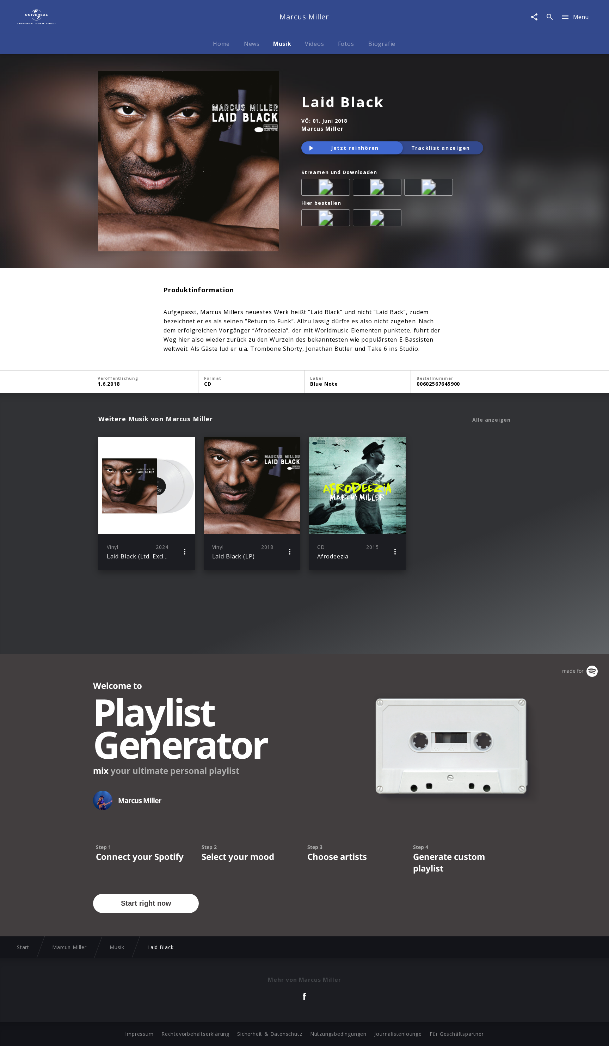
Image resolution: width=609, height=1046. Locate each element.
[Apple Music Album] (327, 188)
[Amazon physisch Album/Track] (327, 219)
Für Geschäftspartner (457, 1033)
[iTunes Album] (430, 188)
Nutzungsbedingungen (338, 1033)
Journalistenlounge (398, 1033)
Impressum (139, 1033)
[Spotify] (378, 188)
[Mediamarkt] (378, 219)
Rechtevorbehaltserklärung (195, 1033)
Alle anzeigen (491, 419)
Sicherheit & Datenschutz (269, 1033)
